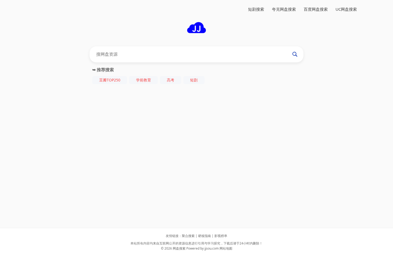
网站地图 (225, 248)
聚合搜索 (188, 236)
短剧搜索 (256, 9)
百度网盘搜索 (316, 9)
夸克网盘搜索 (284, 9)
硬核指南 (204, 236)
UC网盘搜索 (346, 9)
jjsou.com (212, 248)
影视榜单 (220, 236)
